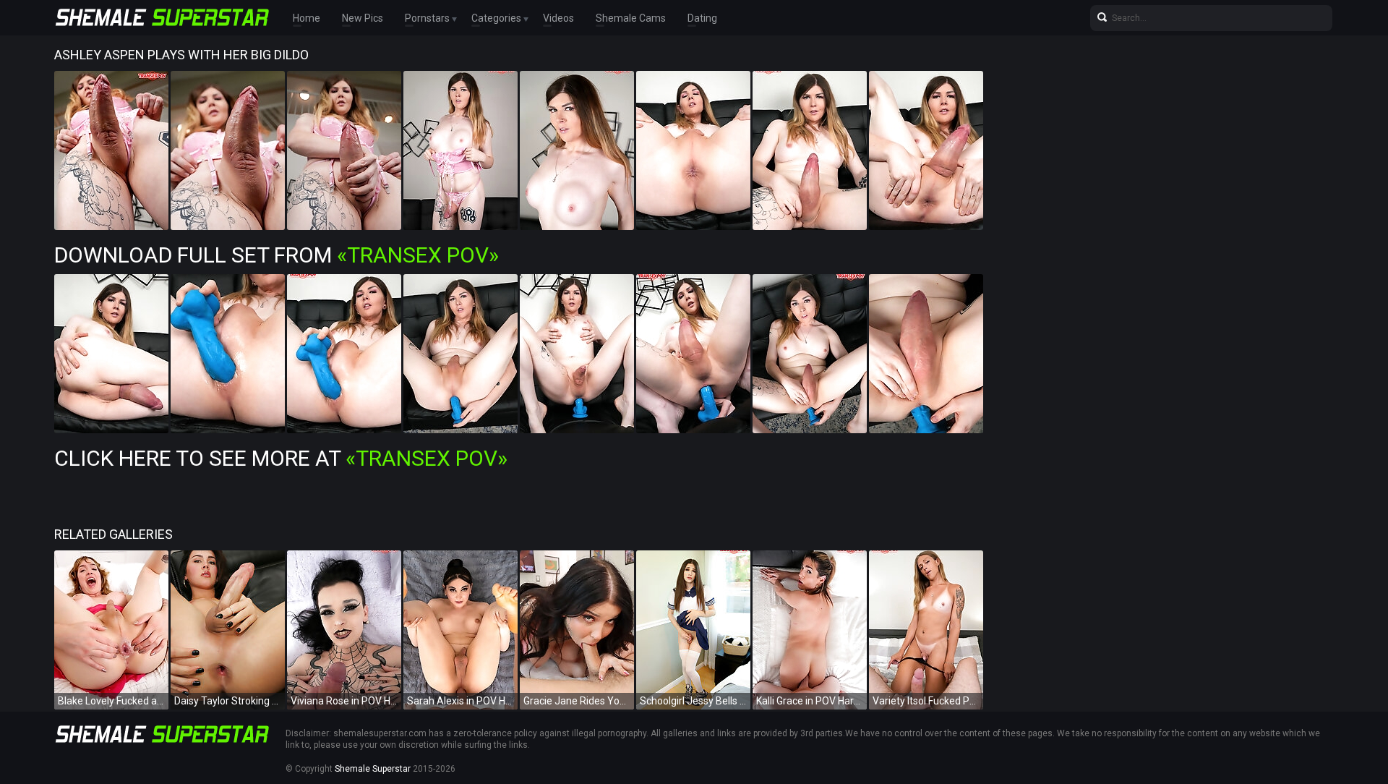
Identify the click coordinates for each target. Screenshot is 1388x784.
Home (306, 18)
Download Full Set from (276, 255)
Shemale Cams (631, 18)
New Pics (362, 18)
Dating (702, 18)
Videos (558, 18)
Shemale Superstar (373, 769)
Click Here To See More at (280, 458)
